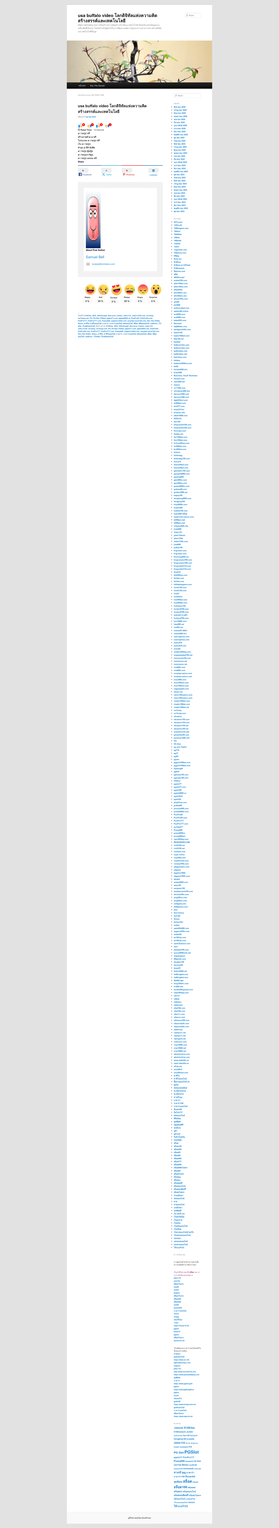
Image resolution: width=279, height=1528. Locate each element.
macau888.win (180, 633)
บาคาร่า (105, 323)
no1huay (149, 315)
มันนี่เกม (177, 1127)
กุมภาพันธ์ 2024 (180, 199)
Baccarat (112, 315)
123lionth (178, 225)
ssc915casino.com (182, 943)
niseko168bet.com (182, 700)
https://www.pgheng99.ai (184, 1389)
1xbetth (177, 243)
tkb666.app (179, 980)
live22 (176, 593)
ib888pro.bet (179, 519)
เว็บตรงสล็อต (179, 1216)
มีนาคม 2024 (179, 196)
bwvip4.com (179, 378)
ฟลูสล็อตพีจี (178, 1124)
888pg (176, 255)
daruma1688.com (181, 394)
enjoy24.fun (179, 409)
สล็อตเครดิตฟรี (180, 1189)
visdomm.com (180, 1041)
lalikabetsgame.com (183, 584)
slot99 (176, 1287)
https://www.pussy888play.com (186, 1374)
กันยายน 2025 (180, 140)
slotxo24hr (178, 922)
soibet (176, 925)
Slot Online (155, 320)
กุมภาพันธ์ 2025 (180, 162)
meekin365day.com (182, 651)
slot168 (177, 915)
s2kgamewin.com (181, 866)
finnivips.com (180, 430)
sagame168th (180, 872)
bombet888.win (180, 369)
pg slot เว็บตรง (180, 747)
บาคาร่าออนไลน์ (116, 323)
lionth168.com (180, 587)
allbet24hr (178, 289)
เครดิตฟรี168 (190, 1499)
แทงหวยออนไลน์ (181, 1244)
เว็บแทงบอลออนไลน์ (182, 1235)
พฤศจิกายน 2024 (181, 171)
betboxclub (178, 1435)
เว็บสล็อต (177, 1229)
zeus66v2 (178, 1069)
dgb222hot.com (181, 400)
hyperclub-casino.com (184, 516)
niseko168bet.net (181, 707)
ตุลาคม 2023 (179, 211)
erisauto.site (179, 412)
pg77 (176, 753)
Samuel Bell (95, 256)
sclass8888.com (181, 882)
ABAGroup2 (102, 315)
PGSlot (103, 318)
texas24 (177, 968)
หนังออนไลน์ (179, 1198)
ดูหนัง (176, 1084)
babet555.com (180, 320)
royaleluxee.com (181, 860)
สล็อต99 (177, 1170)
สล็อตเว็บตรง (179, 1192)
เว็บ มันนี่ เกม (179, 1213)
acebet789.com (180, 280)
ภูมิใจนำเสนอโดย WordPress (139, 1518)
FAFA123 (177, 418)
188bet (177, 237)
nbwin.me (178, 691)
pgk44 (176, 771)
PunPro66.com (146, 318)
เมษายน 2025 (179, 156)
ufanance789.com (181, 1020)
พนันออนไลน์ (128, 323)
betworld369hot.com (183, 363)
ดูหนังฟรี (177, 1401)
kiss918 (177, 572)
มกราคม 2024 (180, 202)
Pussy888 (106, 320)
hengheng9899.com (182, 498)
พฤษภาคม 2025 (180, 153)
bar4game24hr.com (182, 329)
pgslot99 (177, 790)
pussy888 (178, 1307)
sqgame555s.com (181, 931)
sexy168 (177, 885)
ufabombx (178, 1005)
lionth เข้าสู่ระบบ (192, 1443)
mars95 (177, 648)
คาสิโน (86, 323)
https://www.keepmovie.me (185, 1404)
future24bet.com (181, 464)
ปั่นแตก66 (178, 1109)
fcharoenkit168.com (182, 424)
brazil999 (178, 372)
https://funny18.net (181, 1325)
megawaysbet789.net (183, 655)
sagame (177, 869)
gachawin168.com (182, 470)
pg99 (176, 756)
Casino (119, 315)
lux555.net (178, 627)
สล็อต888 (177, 1164)
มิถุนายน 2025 (180, 150)
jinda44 (177, 1293)
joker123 (177, 1278)
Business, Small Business (185, 375)
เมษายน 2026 (179, 119)
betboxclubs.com (181, 344)
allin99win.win (180, 292)
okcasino (178, 716)
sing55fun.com (180, 897)
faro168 (177, 421)
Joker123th (82, 328)
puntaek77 (178, 826)
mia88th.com (179, 667)
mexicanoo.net (180, 661)
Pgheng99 (178, 768)
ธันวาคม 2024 (180, 168)
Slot (148, 320)
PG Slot (96, 318)
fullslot (177, 452)
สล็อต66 (177, 1155)
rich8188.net (179, 845)
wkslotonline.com (182, 1054)
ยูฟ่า (175, 1130)
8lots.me (177, 258)
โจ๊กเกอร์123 (179, 1247)
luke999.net (179, 624)
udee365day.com (181, 992)
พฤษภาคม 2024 (180, 189)
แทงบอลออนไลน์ (181, 1241)
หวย (175, 1201)
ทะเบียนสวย (179, 1093)
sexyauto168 (179, 888)
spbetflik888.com (181, 928)
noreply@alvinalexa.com (103, 263)
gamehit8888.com (182, 473)
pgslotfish (178, 796)
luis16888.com (180, 621)
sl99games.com (181, 906)
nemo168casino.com (183, 694)
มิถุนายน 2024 (180, 186)
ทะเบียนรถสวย (180, 1090)
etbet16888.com (181, 415)
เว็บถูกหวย (178, 1219)
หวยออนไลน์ (179, 1204)
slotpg (176, 1316)
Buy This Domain (97, 85)
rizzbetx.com (179, 851)
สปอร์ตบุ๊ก (178, 1140)
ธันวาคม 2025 (180, 131)
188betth (177, 240)
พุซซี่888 (177, 1121)
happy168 (178, 495)
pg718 (176, 750)
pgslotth (177, 799)
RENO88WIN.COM (182, 842)
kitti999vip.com (180, 575)
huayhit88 (178, 507)
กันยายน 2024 (180, 177)
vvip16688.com (180, 1044)
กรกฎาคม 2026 (180, 110)
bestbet (177, 341)
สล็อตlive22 (179, 1173)
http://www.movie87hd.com (185, 1371)
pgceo (176, 759)
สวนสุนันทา (178, 1195)
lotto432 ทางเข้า (181, 615)
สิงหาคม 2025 (179, 143)
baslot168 (178, 332)
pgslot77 (177, 783)
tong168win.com (181, 983)
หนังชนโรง (178, 1398)
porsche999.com (181, 808)
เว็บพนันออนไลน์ (88, 326)
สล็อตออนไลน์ (144, 323)
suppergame (179, 955)
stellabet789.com (181, 949)
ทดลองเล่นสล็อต (180, 1087)
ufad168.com (179, 1008)
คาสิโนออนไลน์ (96, 323)
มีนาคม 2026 (179, 122)
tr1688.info (178, 986)
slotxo (176, 1313)
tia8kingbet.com (181, 974)
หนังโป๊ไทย (178, 1319)
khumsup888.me (181, 556)
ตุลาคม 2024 (179, 174)
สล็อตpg (177, 1176)
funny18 (177, 461)
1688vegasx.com (181, 228)
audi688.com (179, 314)
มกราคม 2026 (180, 128)
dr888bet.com (180, 403)
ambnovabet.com (181, 308)
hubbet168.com (181, 510)
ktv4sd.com (179, 578)
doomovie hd (179, 1340)
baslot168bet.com (182, 335)
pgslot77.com (112, 318)
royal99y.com (180, 857)
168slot (177, 231)
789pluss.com (180, 252)
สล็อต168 (177, 1146)
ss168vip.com (180, 937)
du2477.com (179, 406)
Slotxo (80, 323)
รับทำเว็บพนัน (179, 1136)
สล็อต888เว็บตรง (180, 1167)
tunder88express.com (183, 989)
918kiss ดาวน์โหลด (182, 265)
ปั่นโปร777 (178, 1112)
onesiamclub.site (181, 731)
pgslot (176, 1328)
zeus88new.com (181, 1072)
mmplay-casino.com (183, 673)
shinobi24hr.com (181, 894)
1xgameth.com (180, 249)
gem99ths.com (180, 479)
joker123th (178, 538)
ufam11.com (179, 1014)
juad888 (177, 544)
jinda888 (177, 529)
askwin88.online (181, 311)
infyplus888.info (181, 525)
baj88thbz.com (180, 326)
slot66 (176, 1289)
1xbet (176, 1322)
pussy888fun (179, 833)
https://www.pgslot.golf (183, 1383)
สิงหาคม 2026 (179, 107)
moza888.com (180, 679)
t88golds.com (180, 958)
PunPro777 (82, 320)
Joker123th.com (138, 315)
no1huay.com (83, 318)
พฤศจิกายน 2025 (181, 134)
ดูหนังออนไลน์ (179, 1356)
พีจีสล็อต (177, 1118)
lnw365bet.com (180, 599)
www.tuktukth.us (181, 1060)
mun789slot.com (181, 682)
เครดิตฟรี (177, 1210)
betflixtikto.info (180, 351)
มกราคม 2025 (180, 165)
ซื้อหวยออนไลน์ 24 (181, 1081)
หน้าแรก (82, 85)
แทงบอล (177, 1238)
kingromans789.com (183, 559)
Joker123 (127, 315)
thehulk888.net (180, 971)
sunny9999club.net (182, 952)
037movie (178, 222)
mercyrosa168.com (182, 658)
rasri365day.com (181, 839)
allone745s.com (181, 298)
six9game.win (180, 903)
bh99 (176, 366)
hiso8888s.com (180, 504)
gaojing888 (179, 476)
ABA (94, 315)
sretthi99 (177, 934)
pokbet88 (178, 805)
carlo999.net (179, 381)
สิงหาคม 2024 (179, 180)
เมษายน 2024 (179, 193)
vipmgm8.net (180, 1038)
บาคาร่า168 (178, 1103)
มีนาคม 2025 (179, 159)
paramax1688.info (182, 737)
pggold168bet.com (182, 762)
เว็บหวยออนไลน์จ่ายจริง (184, 1232)
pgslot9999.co (124, 318)
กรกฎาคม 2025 (180, 146)
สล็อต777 (177, 1161)
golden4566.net (180, 492)
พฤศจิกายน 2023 (181, 208)
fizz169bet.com (180, 437)
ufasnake (197, 1469)
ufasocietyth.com (181, 1023)
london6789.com (181, 608)
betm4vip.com (180, 357)
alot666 (177, 304)
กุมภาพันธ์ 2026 (180, 125)
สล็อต (136, 323)
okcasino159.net (181, 725)
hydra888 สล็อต (180, 513)
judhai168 (178, 547)
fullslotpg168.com (182, 458)
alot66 (176, 301)
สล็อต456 (177, 1149)
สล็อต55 (177, 1152)
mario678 (178, 642)
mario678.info (180, 645)
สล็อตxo (177, 1179)
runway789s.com (181, 863)
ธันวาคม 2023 (180, 205)
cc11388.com (179, 387)
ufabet (176, 998)
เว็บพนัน (97, 336)
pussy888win (179, 836)
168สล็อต (177, 234)
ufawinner (178, 1029)
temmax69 (178, 965)
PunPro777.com (94, 320)
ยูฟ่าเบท (177, 1133)
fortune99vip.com (181, 443)
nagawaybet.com (181, 688)
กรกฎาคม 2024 (180, 183)
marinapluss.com (181, 636)
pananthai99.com (181, 734)
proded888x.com (181, 811)
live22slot (178, 596)
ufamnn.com (179, 1017)
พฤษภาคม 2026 (180, 116)
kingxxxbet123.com (182, 565)
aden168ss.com (181, 283)
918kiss (177, 1353)
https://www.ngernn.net (183, 1416)
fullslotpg (178, 455)
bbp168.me (179, 338)
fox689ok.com (180, 446)
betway (177, 360)
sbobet (177, 879)
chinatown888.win (182, 390)
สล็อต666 (177, 1158)
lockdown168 (180, 605)
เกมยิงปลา (154, 323)
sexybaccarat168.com (136, 320)
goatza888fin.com (182, 486)
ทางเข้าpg (178, 1097)
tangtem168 (179, 961)
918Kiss (88, 315)
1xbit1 (176, 246)
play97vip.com (180, 802)
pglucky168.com (181, 774)
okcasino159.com (181, 719)
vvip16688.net (180, 1048)
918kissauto (179, 268)
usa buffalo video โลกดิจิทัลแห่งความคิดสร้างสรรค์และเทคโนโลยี (117, 18)
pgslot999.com (143, 328)
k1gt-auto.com (180, 550)
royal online (179, 854)
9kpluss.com (179, 271)
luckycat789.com (181, 618)
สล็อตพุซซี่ (178, 1183)
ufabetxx (177, 1001)
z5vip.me (178, 1066)
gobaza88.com (180, 489)
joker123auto (179, 535)
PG (91, 318)
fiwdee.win (178, 434)
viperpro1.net (180, 1032)
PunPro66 (135, 318)
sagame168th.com (119, 320)
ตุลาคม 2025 (179, 137)
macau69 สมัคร (180, 630)
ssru (176, 946)
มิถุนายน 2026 (180, 113)
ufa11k (177, 995)
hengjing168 (179, 501)
